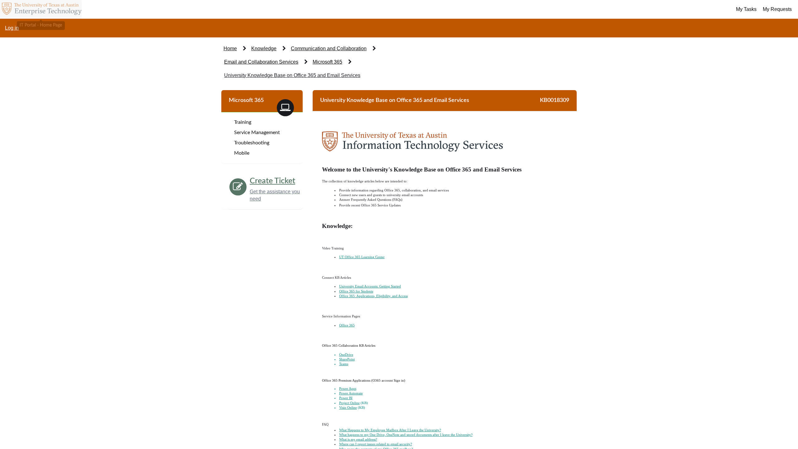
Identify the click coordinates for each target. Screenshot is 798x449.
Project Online (349, 403)
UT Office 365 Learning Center (362, 257)
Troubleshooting (251, 142)
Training (242, 122)
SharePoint (347, 359)
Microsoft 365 (327, 62)
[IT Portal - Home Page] (41, 9)
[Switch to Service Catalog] (285, 107)
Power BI (346, 398)
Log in (12, 28)
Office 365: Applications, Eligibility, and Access (373, 296)
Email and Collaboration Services (261, 62)
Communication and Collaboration (329, 48)
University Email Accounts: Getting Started (370, 286)
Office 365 (347, 325)
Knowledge (263, 48)
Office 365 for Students (356, 291)
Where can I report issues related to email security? (375, 444)
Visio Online (348, 407)
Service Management (257, 132)
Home (230, 48)
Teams (343, 364)
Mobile (241, 153)
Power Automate (351, 393)
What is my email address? (358, 439)
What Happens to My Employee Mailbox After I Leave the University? (390, 430)
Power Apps (347, 388)
